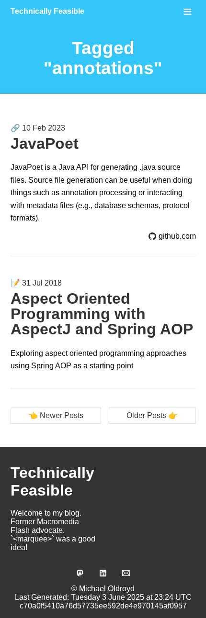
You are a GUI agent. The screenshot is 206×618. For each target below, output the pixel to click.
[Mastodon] (80, 573)
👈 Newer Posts (55, 415)
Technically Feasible (47, 11)
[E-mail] (126, 573)
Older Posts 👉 (152, 415)
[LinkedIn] (103, 573)
